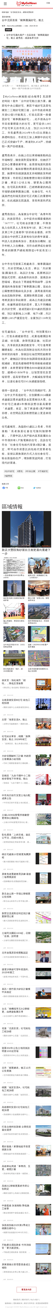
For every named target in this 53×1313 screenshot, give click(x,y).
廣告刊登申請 (29, 1303)
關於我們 (25, 1300)
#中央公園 (30, 471)
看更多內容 (26, 1290)
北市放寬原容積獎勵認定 (15, 952)
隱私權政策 (17, 1303)
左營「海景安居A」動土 (14, 719)
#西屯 (20, 471)
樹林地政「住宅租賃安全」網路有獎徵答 (18, 12)
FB (7, 488)
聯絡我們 (16, 1300)
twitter (38, 488)
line (22, 488)
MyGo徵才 (34, 1300)
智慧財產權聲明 (42, 1303)
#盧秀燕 (8, 476)
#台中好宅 (9, 471)
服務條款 (8, 1303)
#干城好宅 (43, 471)
